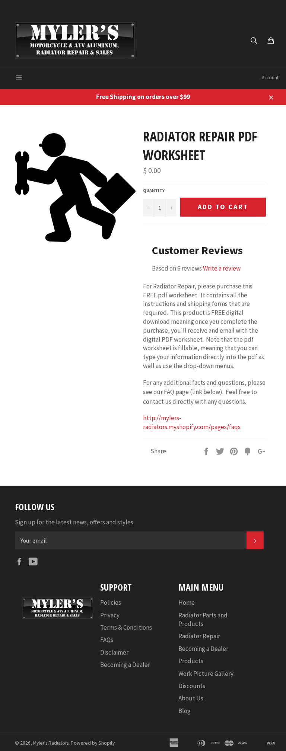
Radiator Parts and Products (203, 619)
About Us (190, 698)
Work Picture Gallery (205, 673)
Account (270, 77)
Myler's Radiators (51, 743)
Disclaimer (114, 652)
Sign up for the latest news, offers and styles (74, 522)
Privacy (110, 615)
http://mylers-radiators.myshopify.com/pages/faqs (192, 422)
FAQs (106, 640)
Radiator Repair (199, 636)
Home (186, 602)
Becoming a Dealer (125, 665)
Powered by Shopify (93, 743)
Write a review (222, 268)
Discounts (191, 686)
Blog (184, 711)
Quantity (154, 190)
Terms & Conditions (126, 627)
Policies (110, 602)
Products (190, 661)
